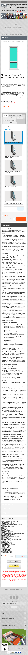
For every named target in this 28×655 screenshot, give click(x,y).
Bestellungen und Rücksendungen (9, 592)
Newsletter (14, 601)
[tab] (5, 115)
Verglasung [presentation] (6, 117)
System (7, 126)
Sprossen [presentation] (13, 117)
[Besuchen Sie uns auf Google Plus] (14, 597)
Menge (11, 218)
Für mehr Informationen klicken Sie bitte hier (10, 102)
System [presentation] (5, 115)
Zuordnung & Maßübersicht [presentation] (10, 122)
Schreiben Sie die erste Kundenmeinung (9, 80)
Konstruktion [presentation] (12, 115)
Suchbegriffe (12, 589)
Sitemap (6, 589)
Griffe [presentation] (13, 120)
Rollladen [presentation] (20, 117)
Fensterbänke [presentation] (7, 120)
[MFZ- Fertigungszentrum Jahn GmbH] (14, 21)
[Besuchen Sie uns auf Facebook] (11, 597)
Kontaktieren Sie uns (21, 592)
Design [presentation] (19, 115)
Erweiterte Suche (19, 589)
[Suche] (26, 2)
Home (2, 41)
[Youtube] (17, 597)
